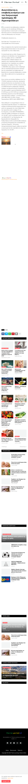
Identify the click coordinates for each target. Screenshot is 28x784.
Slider (11, 7)
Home (7, 750)
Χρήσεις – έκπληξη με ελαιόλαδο (20, 387)
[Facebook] (2, 334)
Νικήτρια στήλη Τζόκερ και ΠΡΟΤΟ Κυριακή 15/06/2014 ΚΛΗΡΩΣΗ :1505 (18, 578)
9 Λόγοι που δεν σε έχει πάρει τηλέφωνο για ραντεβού (7, 440)
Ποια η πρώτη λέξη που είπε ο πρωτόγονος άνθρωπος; (6, 388)
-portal (6, 137)
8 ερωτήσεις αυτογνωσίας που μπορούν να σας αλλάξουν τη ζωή (18, 456)
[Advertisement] (14, 159)
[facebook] (7, 743)
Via (2, 133)
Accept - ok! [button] (6, 781)
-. (6, 178)
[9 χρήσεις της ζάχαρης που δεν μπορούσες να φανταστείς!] (5, 481)
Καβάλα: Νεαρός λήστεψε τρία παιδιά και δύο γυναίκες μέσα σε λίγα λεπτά (18, 571)
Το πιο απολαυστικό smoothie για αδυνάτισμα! (6, 405)
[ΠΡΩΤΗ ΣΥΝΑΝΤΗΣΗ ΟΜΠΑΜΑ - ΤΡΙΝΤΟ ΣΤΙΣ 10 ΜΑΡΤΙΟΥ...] (5, 564)
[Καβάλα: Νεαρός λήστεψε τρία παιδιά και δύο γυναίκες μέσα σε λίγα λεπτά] (5, 572)
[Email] (16, 334)
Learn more (10, 778)
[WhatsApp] (9, 334)
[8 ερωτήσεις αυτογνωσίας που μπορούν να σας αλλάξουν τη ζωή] (5, 457)
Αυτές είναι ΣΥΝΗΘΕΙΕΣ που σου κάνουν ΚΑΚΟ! (20, 370)
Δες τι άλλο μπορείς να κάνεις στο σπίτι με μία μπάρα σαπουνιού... (6, 371)
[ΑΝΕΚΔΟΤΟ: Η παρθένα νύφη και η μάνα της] (5, 547)
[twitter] (10, 743)
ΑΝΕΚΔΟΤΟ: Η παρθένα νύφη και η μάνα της (18, 545)
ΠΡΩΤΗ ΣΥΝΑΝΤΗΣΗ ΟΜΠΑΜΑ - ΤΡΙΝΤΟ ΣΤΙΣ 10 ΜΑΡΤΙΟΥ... (18, 563)
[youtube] (14, 743)
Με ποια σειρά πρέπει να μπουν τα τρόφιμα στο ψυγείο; (17, 488)
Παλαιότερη (23, 446)
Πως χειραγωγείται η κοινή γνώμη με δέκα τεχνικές (20, 440)
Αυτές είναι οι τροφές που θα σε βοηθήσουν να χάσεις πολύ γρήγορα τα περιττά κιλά (7, 353)
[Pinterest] (13, 334)
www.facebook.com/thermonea (9, 179)
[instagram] (17, 743)
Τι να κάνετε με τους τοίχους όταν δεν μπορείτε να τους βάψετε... (20, 352)
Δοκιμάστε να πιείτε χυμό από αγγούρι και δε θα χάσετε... (20, 421)
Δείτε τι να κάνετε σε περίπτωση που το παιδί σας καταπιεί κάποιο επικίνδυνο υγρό (18, 472)
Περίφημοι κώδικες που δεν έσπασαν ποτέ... (20, 405)
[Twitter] (6, 334)
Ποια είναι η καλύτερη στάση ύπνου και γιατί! (18, 463)
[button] (2, 2)
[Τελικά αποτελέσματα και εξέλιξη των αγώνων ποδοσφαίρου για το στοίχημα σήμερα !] (5, 555)
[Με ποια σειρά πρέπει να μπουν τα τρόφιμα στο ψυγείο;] (5, 489)
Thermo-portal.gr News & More (18, 752)
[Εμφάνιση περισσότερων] (19, 334)
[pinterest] (20, 743)
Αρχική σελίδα (5, 7)
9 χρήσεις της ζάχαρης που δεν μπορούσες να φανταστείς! (18, 480)
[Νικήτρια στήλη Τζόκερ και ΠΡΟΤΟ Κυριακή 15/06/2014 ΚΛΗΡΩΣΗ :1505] (5, 579)
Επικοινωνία (13, 750)
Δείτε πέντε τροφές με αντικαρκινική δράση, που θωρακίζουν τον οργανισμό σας (6, 422)
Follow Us (20, 750)
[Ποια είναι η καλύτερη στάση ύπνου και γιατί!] (5, 464)
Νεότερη (4, 446)
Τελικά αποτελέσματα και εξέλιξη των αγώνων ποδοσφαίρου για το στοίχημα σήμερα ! (18, 554)
